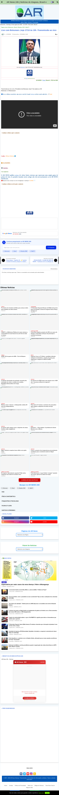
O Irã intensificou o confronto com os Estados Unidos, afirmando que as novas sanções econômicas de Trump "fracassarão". (33, 639)
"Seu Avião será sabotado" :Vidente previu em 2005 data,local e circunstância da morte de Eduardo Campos (32, 604)
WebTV (27, 27)
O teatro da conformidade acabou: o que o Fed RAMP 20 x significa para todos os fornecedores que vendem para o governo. (32, 618)
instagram (16, 521)
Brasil (15, 27)
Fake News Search (50, 785)
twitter (44, 518)
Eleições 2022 (21, 27)
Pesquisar (51, 247)
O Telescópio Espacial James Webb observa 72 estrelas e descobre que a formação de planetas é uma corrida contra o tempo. (33, 625)
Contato (30, 22)
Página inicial (4, 27)
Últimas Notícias (10, 156)
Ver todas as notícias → (29, 698)
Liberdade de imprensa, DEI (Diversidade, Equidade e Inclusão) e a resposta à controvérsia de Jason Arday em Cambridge (33, 632)
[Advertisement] (29, 678)
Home (22, 22)
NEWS (27, 78)
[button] (57, 2)
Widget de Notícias (39, 785)
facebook (16, 518)
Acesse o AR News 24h (29, 693)
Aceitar (47, 792)
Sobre (25, 22)
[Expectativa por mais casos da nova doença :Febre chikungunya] (29, 570)
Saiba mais (41, 792)
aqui (50, 94)
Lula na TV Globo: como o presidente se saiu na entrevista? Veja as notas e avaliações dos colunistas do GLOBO (33, 597)
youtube (45, 521)
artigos (17, 175)
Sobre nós (30, 785)
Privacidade (35, 22)
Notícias (32, 94)
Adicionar (29, 233)
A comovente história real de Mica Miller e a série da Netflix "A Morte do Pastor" (28, 589)
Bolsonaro (10, 27)
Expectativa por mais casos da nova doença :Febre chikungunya (25, 584)
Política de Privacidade (20, 785)
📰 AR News (20, 662)
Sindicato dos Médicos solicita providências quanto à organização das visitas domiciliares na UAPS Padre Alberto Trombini (32, 646)
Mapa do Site (29, 787)
